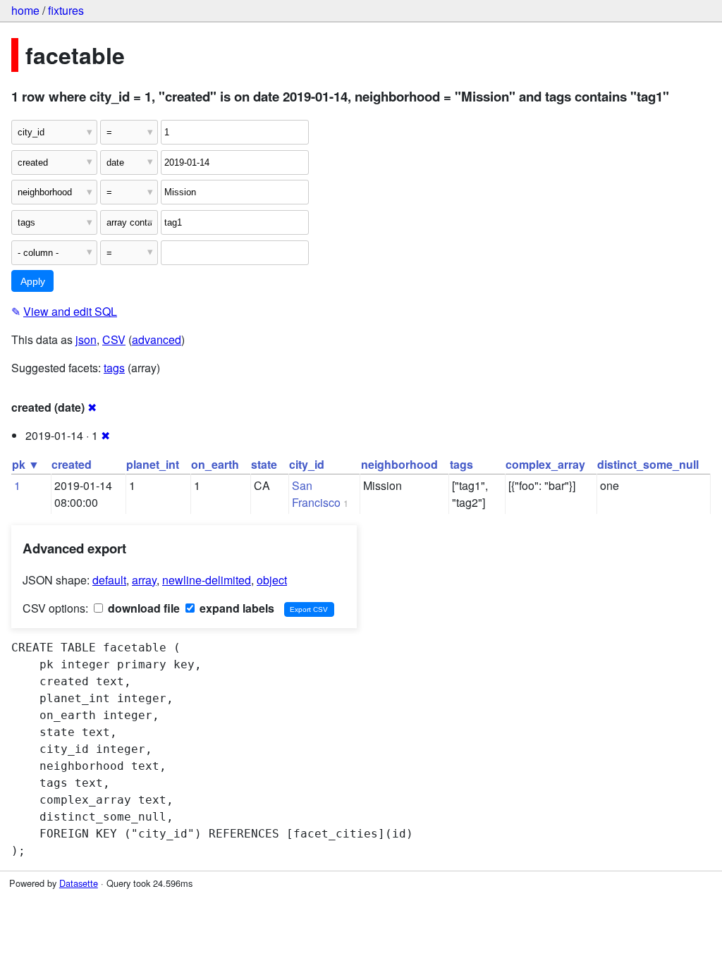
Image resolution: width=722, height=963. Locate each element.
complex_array (545, 464)
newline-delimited (206, 580)
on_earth (215, 464)
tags (114, 368)
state (264, 464)
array (144, 580)
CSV (114, 339)
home (25, 10)
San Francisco (316, 493)
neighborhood (399, 464)
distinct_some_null (648, 464)
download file (142, 608)
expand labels (235, 608)
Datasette (78, 883)
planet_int (152, 464)
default (109, 580)
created (71, 464)
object (272, 580)
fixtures (66, 10)
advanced (156, 339)
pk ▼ (25, 464)
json (86, 339)
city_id (306, 464)
